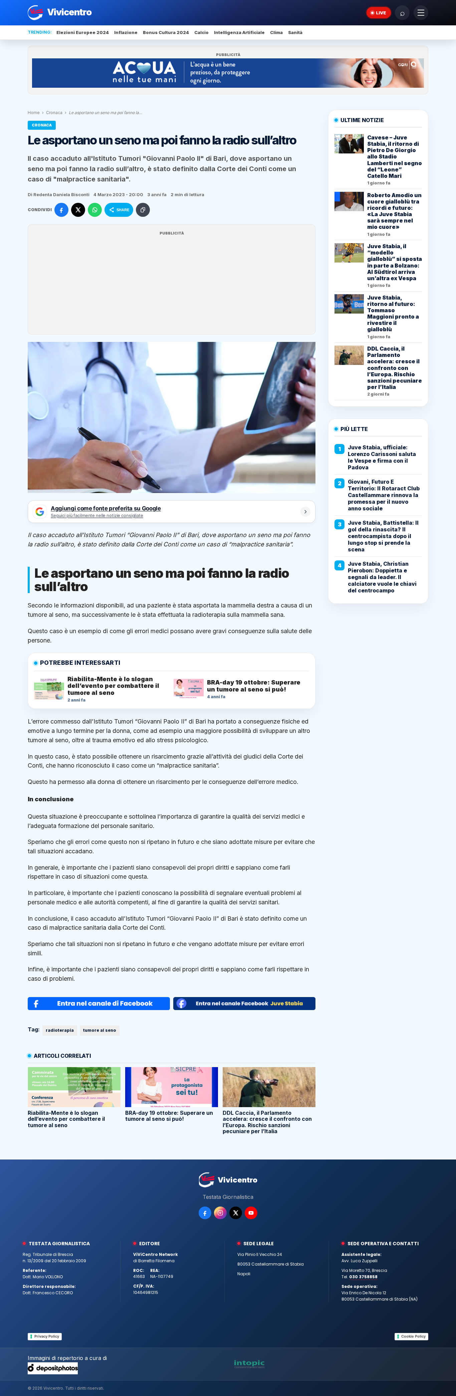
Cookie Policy (413, 1336)
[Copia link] (143, 210)
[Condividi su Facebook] (61, 210)
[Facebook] (205, 1213)
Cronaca (54, 112)
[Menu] (421, 12)
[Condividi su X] (78, 210)
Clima (276, 32)
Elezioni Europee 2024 (82, 32)
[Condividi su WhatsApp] (95, 210)
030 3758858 (363, 1277)
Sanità (295, 32)
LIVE (381, 12)
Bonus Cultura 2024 (166, 32)
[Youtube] (251, 1213)
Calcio (201, 32)
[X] (235, 1213)
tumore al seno (99, 1030)
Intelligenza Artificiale (239, 32)
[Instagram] (220, 1213)
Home (34, 112)
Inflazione (126, 32)
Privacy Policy (46, 1336)
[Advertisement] (171, 283)
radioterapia (60, 1030)
